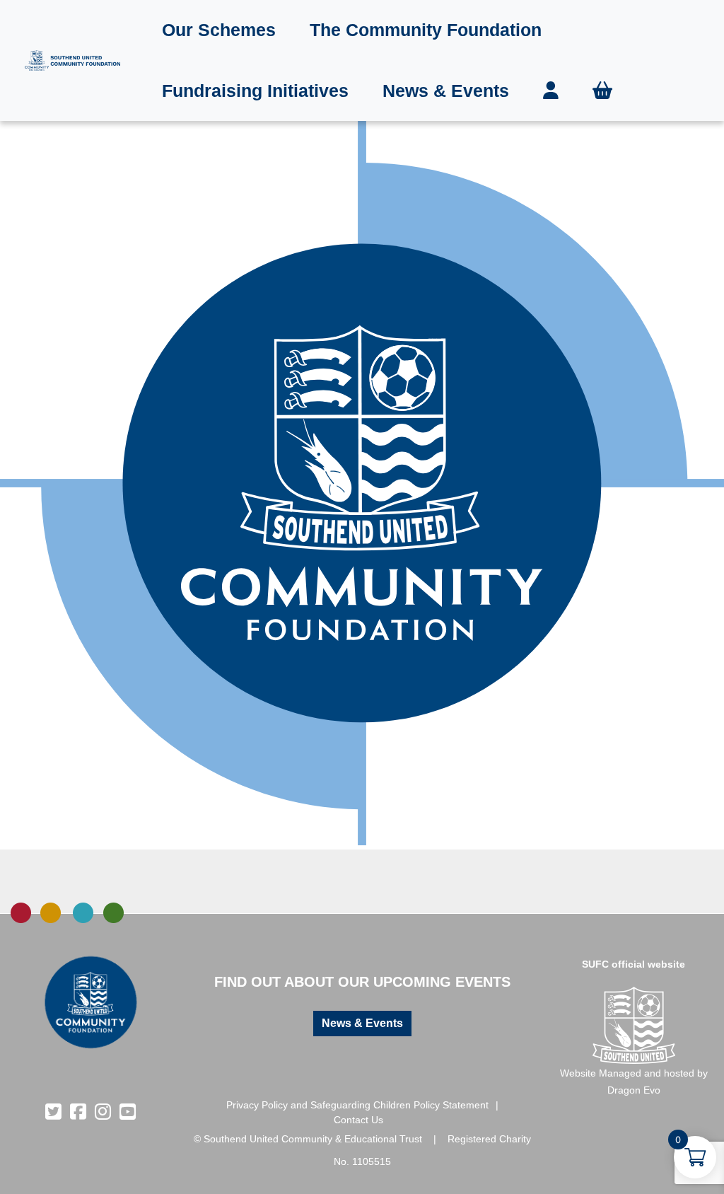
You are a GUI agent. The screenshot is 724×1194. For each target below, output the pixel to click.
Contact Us (358, 1119)
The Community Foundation (426, 30)
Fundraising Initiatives (255, 90)
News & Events (446, 90)
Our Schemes (219, 30)
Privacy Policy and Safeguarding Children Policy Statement (357, 1105)
